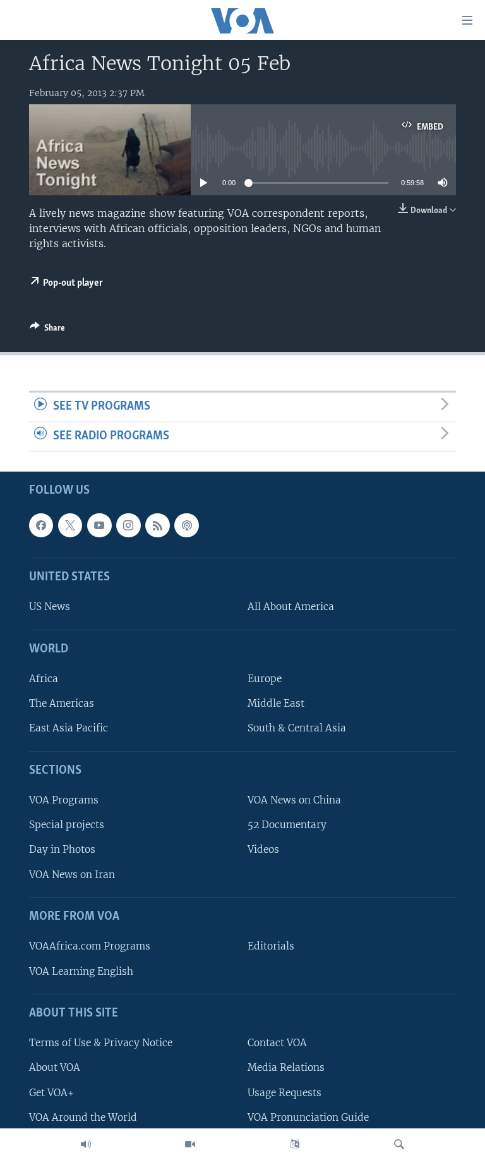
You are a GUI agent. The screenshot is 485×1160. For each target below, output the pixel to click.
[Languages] (295, 1144)
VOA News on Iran (72, 875)
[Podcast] (186, 525)
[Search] (399, 1144)
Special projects (66, 825)
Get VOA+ (51, 1093)
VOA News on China (294, 801)
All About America (291, 607)
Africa (43, 679)
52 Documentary (287, 825)
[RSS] (157, 525)
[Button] (47, 330)
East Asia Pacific (68, 729)
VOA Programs (64, 801)
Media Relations (286, 1068)
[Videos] (190, 1144)
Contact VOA (277, 1043)
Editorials (271, 947)
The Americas (61, 704)
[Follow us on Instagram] (128, 525)
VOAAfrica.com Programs (89, 947)
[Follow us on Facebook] (41, 525)
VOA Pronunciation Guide (308, 1117)
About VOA (54, 1068)
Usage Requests (284, 1093)
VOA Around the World (83, 1117)
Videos (263, 850)
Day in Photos (62, 850)
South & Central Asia (297, 729)
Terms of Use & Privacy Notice (100, 1043)
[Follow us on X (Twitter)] (70, 525)
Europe (265, 679)
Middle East (276, 704)
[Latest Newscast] (86, 1144)
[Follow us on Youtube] (99, 525)
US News (49, 607)
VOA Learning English (81, 971)
